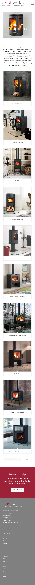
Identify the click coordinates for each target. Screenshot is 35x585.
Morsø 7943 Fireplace (17, 103)
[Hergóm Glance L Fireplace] (17, 279)
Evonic (4, 568)
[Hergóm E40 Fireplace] (17, 356)
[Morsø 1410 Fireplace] (17, 163)
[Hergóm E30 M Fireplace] (17, 395)
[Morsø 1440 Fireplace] (17, 125)
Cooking (5, 543)
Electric (5, 541)
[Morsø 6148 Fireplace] (17, 241)
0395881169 (7, 520)
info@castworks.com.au (10, 522)
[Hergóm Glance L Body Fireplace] (17, 318)
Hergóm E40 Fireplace (17, 374)
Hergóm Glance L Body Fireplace (17, 335)
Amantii (5, 561)
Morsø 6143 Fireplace (17, 219)
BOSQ (4, 566)
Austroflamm (6, 563)
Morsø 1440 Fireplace (17, 142)
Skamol (4, 576)
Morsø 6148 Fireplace (17, 258)
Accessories (6, 546)
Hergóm (5, 571)
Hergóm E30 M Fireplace (17, 412)
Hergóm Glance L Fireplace (17, 296)
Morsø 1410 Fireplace (17, 181)
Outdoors (5, 538)
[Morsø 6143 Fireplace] (17, 202)
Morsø (4, 573)
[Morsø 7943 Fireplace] (17, 86)
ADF (4, 558)
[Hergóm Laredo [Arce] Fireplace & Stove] (17, 433)
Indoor (4, 536)
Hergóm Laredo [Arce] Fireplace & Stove (17, 451)
